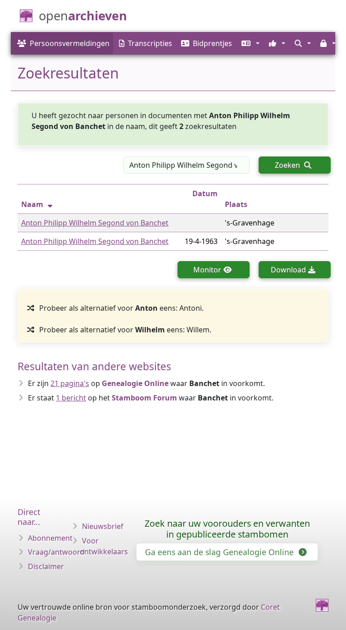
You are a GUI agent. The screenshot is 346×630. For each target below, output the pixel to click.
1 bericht (71, 398)
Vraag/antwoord (56, 552)
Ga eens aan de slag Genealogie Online (220, 552)
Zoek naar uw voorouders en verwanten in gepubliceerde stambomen (227, 528)
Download (288, 270)
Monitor (207, 270)
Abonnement (50, 538)
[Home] (322, 605)
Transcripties (150, 43)
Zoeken (288, 165)
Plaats (236, 204)
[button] (249, 43)
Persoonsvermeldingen (69, 43)
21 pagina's (69, 383)
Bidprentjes (212, 43)
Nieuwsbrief (102, 526)
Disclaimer (46, 566)
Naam (32, 204)
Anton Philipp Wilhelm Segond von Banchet (94, 223)
